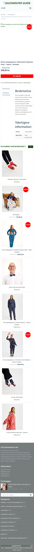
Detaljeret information (6, 94)
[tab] (7, 89)
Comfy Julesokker (17, 397)
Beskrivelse (6, 89)
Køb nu (18, 76)
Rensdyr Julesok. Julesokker (17, 179)
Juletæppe (15, 214)
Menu (3, 8)
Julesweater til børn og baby (9, 518)
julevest (3, 534)
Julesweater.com (25, 546)
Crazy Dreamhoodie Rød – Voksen (17, 432)
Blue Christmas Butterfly (17, 287)
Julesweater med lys (7, 514)
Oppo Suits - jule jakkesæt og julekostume (13, 538)
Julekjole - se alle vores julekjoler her (12, 502)
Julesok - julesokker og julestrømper (12, 506)
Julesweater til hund (7, 526)
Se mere (17, 161)
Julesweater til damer (7, 522)
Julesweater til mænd (7, 530)
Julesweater (27, 83)
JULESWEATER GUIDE (6, 546)
